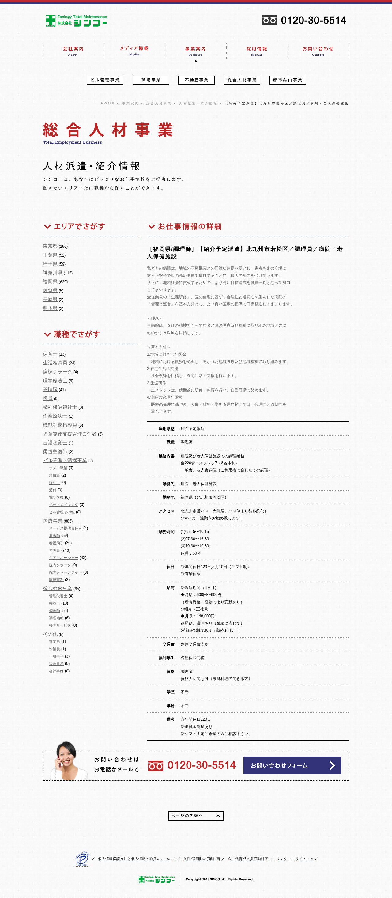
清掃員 (54, 475)
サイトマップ (306, 859)
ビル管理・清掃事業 (65, 460)
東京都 (50, 246)
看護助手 (56, 543)
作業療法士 (55, 416)
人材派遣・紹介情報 (198, 103)
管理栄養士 (58, 596)
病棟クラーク (57, 371)
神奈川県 (52, 272)
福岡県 (50, 281)
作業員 (54, 649)
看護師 (54, 536)
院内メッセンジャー (65, 572)
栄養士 (54, 603)
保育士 (50, 354)
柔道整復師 (55, 451)
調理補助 (56, 618)
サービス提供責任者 (65, 528)
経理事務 (56, 664)
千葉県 (50, 255)
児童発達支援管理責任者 (70, 433)
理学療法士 (55, 380)
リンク (281, 859)
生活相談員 (55, 362)
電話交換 (56, 497)
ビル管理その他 (62, 512)
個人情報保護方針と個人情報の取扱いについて (136, 859)
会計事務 (56, 671)
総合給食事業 (57, 588)
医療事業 (52, 520)
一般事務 (56, 656)
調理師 (54, 611)
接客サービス (60, 625)
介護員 (54, 550)
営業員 (54, 642)
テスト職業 (58, 468)
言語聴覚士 (55, 442)
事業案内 (130, 103)
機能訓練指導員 (60, 425)
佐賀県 (50, 290)
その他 (50, 634)
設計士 (54, 483)
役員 (48, 398)
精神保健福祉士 (60, 407)
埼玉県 (50, 263)
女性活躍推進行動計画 (201, 859)
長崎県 (50, 299)
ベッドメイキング (63, 505)
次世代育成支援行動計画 (248, 859)
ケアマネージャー (63, 558)
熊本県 (50, 308)
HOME (108, 103)
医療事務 (56, 580)
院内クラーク (60, 565)
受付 (52, 490)
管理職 (50, 389)
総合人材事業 (159, 103)
